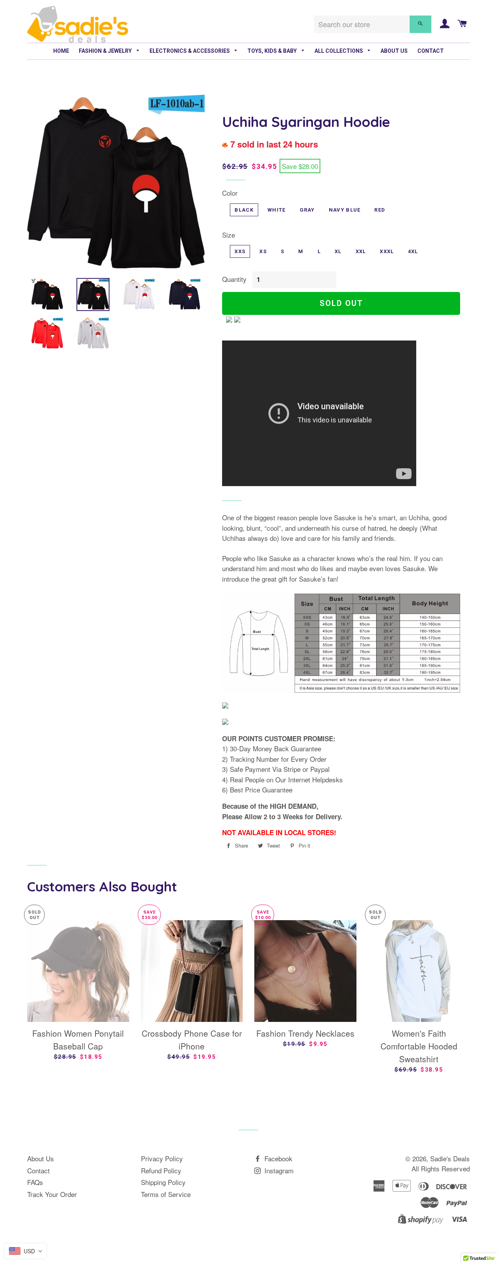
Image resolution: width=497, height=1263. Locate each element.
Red (379, 210)
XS (263, 251)
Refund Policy (161, 1170)
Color (230, 193)
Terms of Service (166, 1194)
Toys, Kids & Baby (272, 51)
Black (244, 210)
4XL (413, 251)
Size (228, 235)
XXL (361, 251)
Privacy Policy (162, 1158)
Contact (430, 51)
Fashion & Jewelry (106, 51)
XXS (240, 251)
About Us (394, 51)
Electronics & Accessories (190, 51)
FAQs (35, 1182)
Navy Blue (345, 210)
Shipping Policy (163, 1182)
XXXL (387, 251)
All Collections (339, 51)
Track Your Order (52, 1194)
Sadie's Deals (450, 1158)
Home (61, 51)
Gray (307, 210)
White (277, 210)
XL (338, 251)
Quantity (234, 279)
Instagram (278, 1170)
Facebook (277, 1158)
